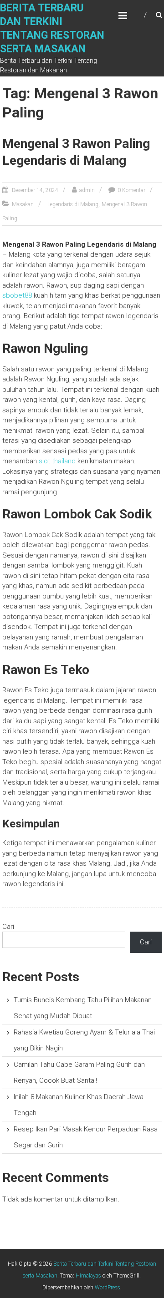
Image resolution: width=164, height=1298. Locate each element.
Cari (8, 927)
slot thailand (57, 461)
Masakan (23, 204)
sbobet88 (17, 295)
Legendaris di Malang (72, 204)
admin (87, 190)
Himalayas (88, 1276)
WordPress (107, 1287)
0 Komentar (131, 190)
